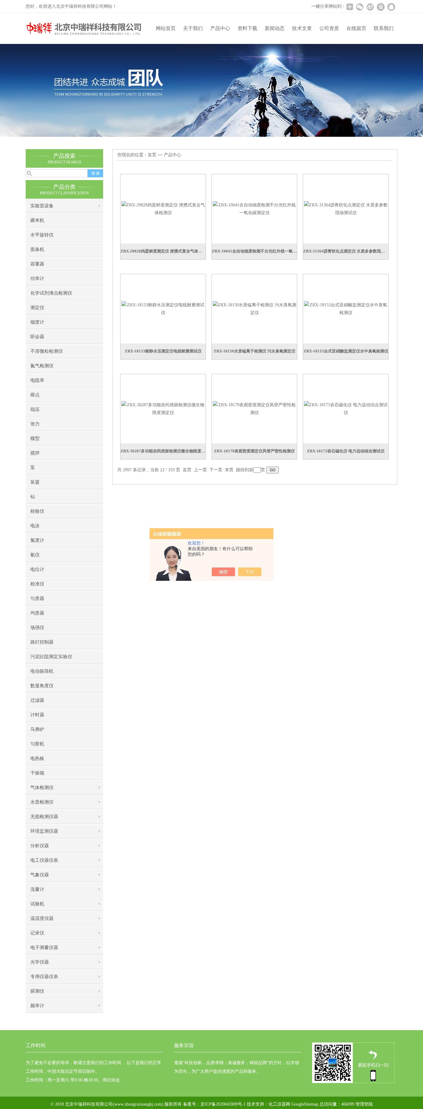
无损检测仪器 (44, 816)
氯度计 (37, 540)
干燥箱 (37, 772)
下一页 (215, 470)
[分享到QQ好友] (391, 7)
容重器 (37, 263)
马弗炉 (37, 729)
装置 (35, 482)
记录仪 (37, 932)
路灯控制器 (42, 642)
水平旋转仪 (42, 234)
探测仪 (37, 991)
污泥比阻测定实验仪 (51, 656)
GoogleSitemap (304, 1104)
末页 (229, 470)
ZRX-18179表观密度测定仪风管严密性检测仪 (254, 451)
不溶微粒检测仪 (46, 351)
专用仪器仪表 (44, 976)
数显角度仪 (42, 685)
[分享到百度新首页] (380, 7)
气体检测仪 (42, 787)
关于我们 (193, 28)
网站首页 (166, 28)
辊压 (35, 409)
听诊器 (37, 336)
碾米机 (37, 220)
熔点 (35, 394)
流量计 (37, 889)
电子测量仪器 (44, 947)
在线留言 (356, 28)
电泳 (35, 525)
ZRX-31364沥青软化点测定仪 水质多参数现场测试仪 (345, 251)
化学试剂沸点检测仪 (51, 293)
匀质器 (37, 598)
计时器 (37, 714)
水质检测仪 (42, 802)
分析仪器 (39, 845)
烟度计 (37, 322)
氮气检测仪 (42, 365)
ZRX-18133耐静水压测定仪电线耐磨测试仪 (163, 351)
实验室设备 (42, 205)
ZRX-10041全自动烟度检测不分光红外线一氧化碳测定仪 (254, 251)
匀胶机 (37, 743)
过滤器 (37, 700)
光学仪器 (39, 962)
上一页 (200, 470)
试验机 (37, 903)
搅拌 (35, 453)
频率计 (37, 1005)
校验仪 (37, 511)
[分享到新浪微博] (370, 7)
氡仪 (35, 554)
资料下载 (247, 28)
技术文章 (302, 28)
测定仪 (37, 307)
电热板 (37, 758)
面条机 (37, 249)
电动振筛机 (42, 671)
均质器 (37, 613)
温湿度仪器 (42, 918)
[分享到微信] (359, 7)
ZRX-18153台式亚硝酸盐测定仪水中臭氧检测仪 (345, 351)
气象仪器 (39, 874)
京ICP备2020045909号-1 (223, 1104)
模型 (35, 438)
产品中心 (220, 28)
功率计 (37, 278)
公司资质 (329, 28)
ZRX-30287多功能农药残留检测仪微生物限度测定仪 (163, 451)
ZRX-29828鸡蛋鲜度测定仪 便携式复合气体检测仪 (163, 251)
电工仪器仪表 (44, 860)
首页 (152, 155)
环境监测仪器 (44, 831)
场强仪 (37, 627)
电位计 (37, 569)
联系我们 (384, 28)
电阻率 (37, 380)
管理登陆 (364, 1104)
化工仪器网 (279, 1104)
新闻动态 (275, 28)
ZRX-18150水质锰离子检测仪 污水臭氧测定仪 (254, 351)
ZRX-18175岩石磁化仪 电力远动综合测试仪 (346, 451)
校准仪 (37, 583)
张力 (35, 423)
